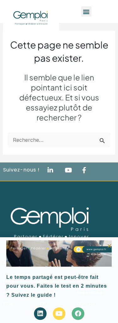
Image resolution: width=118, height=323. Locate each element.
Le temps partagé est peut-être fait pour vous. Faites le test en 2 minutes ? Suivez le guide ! (56, 286)
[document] (59, 161)
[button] (109, 246)
